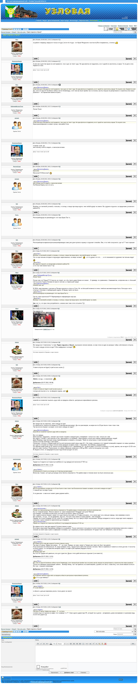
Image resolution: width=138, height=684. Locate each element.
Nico (17, 39)
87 (58, 251)
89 (58, 308)
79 (59, 106)
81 (59, 143)
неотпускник (17, 459)
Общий (14, 32)
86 (59, 240)
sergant (17, 118)
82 (59, 166)
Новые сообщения (104, 25)
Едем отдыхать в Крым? (34, 32)
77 (59, 61)
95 (59, 459)
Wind (16, 272)
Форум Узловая (5, 32)
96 (59, 484)
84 (59, 203)
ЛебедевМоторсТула (17, 106)
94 (59, 421)
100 (60, 607)
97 (59, 505)
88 (58, 272)
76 (59, 39)
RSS (135, 25)
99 (59, 583)
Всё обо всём (22, 32)
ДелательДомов (17, 61)
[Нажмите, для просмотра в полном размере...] (44, 326)
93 (59, 397)
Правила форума (123, 25)
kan (17, 203)
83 (59, 179)
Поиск (131, 25)
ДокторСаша (17, 166)
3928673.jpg (46, 329)
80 (59, 118)
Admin (17, 342)
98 (59, 539)
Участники (114, 25)
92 (59, 376)
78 (59, 84)
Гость (16, 215)
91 (59, 364)
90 (59, 342)
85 (59, 215)
